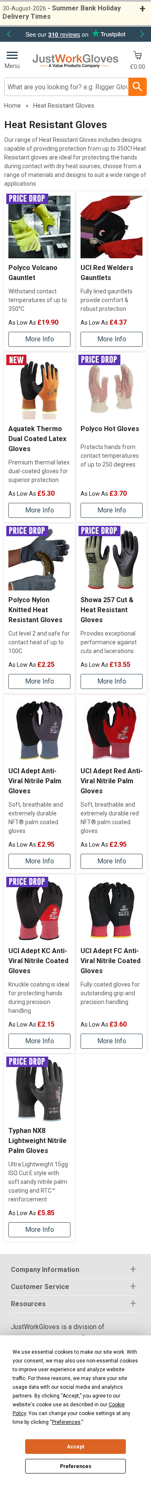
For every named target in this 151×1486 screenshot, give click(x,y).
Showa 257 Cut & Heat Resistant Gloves (107, 610)
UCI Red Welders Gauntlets (107, 273)
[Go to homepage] (75, 61)
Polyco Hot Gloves (110, 429)
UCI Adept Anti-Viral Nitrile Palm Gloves (34, 781)
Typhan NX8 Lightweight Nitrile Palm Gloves (37, 1141)
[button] (75, 1270)
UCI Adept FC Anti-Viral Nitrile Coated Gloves (111, 961)
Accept (75, 1447)
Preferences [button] (66, 1422)
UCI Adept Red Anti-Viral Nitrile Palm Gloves (112, 781)
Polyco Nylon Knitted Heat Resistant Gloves (35, 610)
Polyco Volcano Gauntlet (32, 273)
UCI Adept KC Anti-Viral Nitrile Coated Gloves (38, 961)
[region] (39, 227)
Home (12, 105)
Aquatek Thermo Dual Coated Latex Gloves (37, 439)
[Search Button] (137, 87)
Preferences (75, 1466)
